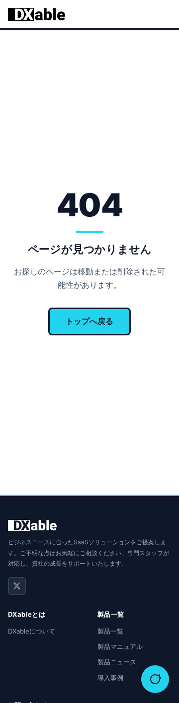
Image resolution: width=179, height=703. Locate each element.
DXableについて (31, 631)
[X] (17, 586)
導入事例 (110, 678)
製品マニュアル (120, 646)
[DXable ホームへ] (36, 14)
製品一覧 (110, 631)
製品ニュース (116, 662)
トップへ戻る (89, 321)
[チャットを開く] (155, 679)
